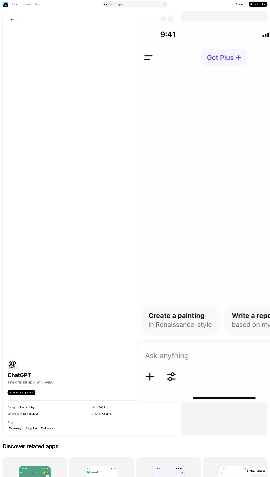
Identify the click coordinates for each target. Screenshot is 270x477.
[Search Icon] (135, 4)
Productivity (27, 407)
